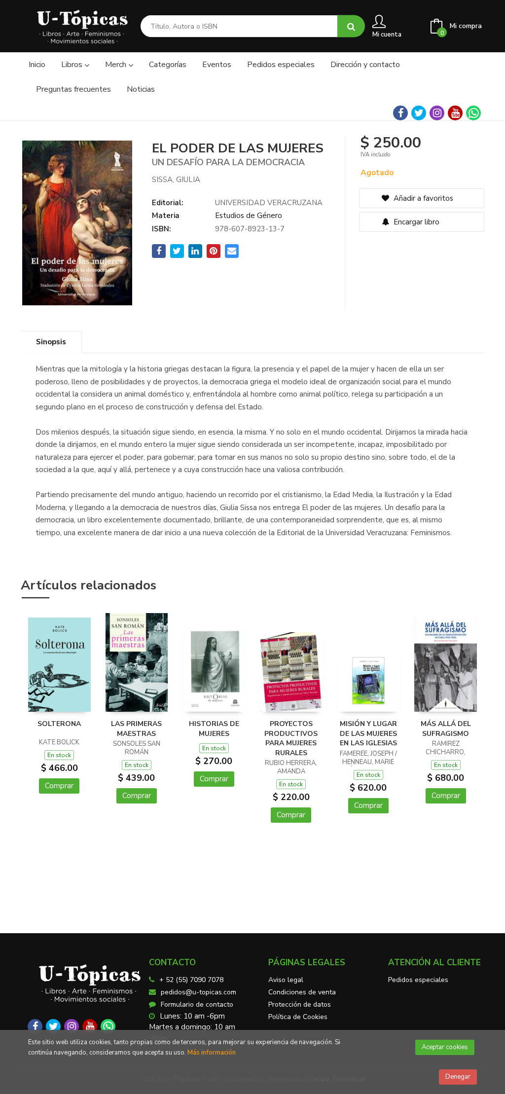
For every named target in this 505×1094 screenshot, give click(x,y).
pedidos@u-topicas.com (198, 992)
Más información (211, 1052)
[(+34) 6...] (473, 113)
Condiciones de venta (302, 992)
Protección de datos (299, 1004)
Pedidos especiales (418, 980)
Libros (72, 64)
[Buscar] (351, 26)
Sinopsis (51, 342)
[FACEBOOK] (400, 113)
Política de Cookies (297, 1016)
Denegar (457, 1076)
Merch (116, 64)
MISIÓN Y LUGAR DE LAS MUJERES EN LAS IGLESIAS (368, 733)
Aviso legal (285, 980)
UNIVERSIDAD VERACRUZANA (269, 203)
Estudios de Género (248, 215)
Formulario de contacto (197, 1004)
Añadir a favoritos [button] (422, 198)
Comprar (59, 786)
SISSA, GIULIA (176, 179)
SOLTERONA (59, 724)
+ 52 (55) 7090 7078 (191, 980)
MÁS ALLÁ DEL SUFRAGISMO (446, 728)
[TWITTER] (418, 113)
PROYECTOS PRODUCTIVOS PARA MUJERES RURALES (291, 738)
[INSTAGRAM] (437, 113)
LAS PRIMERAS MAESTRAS (136, 728)
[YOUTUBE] (455, 113)
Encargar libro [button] (415, 222)
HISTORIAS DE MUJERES (214, 728)
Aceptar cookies (445, 1047)
